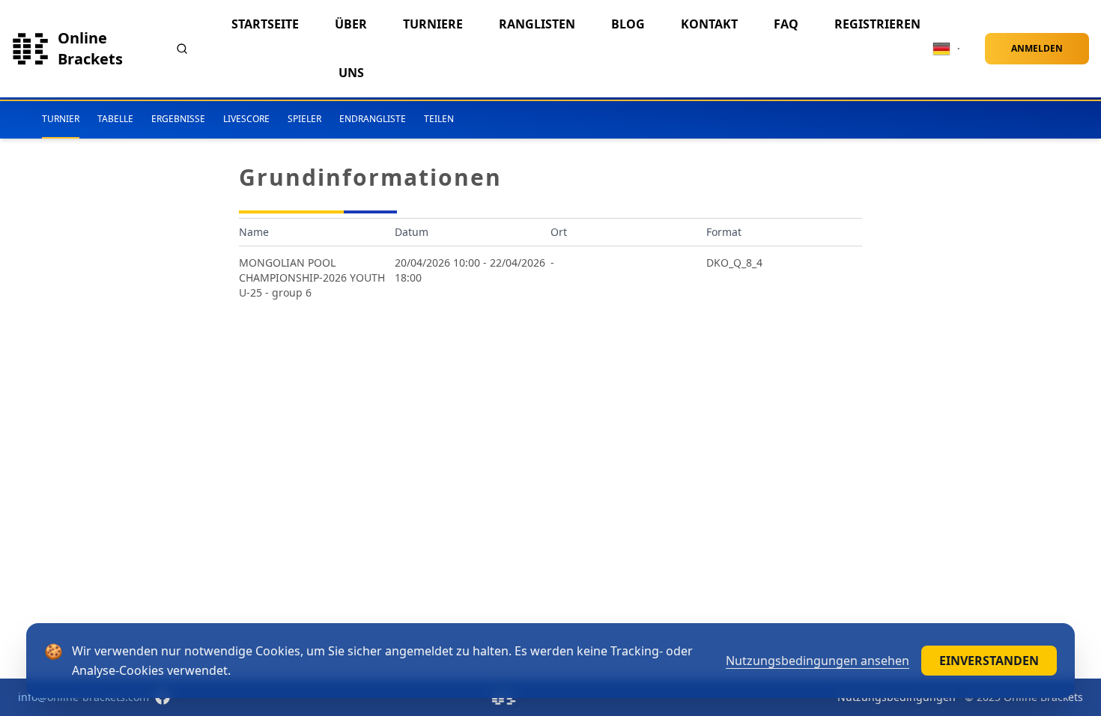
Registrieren (877, 24)
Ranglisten (537, 24)
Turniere (433, 24)
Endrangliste (372, 118)
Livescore (246, 118)
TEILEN (439, 118)
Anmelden (1037, 48)
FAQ (786, 24)
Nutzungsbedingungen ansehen (817, 660)
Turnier (60, 118)
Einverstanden (989, 660)
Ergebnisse (178, 118)
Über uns (351, 48)
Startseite (265, 24)
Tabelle (115, 118)
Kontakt (709, 24)
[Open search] (182, 48)
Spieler (304, 118)
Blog (628, 24)
